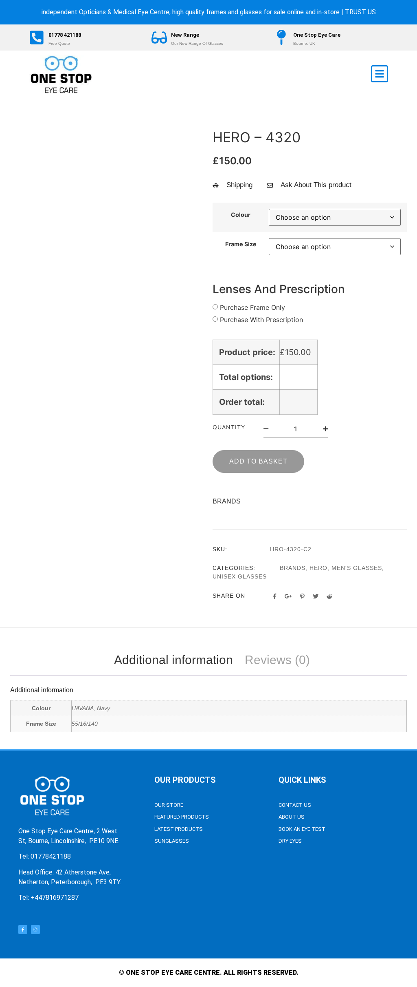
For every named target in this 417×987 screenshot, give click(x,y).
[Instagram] (35, 929)
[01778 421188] (36, 37)
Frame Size (241, 244)
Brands (292, 568)
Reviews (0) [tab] (277, 660)
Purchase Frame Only (252, 307)
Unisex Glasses (240, 576)
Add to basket (258, 461)
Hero (318, 568)
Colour (240, 215)
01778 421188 (64, 35)
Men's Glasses (356, 568)
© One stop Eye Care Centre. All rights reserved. (208, 972)
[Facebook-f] (22, 929)
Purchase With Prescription (261, 319)
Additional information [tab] (173, 660)
